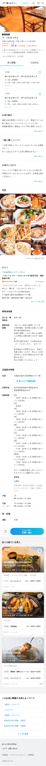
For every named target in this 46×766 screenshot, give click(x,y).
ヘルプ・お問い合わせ (9, 748)
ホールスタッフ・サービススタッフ (21, 76)
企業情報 (31, 755)
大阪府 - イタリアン (12, 715)
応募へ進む (27, 531)
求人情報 (11, 62)
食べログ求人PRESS (9, 744)
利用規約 (5, 755)
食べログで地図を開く (28, 381)
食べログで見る (36, 301)
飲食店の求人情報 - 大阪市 (15, 720)
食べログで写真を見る (34, 258)
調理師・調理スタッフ (18, 671)
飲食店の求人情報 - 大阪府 (15, 725)
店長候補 (13, 626)
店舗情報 (34, 62)
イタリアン (8, 709)
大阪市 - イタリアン (12, 704)
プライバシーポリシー (18, 755)
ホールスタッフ (15, 581)
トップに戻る (23, 733)
